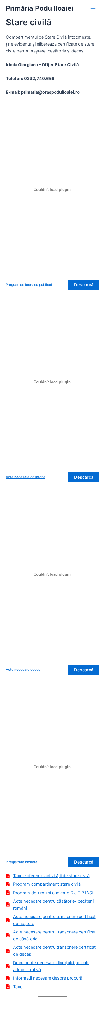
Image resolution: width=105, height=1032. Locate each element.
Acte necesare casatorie (26, 477)
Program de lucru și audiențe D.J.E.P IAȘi (53, 892)
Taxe (17, 986)
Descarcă (83, 284)
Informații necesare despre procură (47, 978)
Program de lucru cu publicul (29, 285)
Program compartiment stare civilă (47, 884)
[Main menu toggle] (93, 8)
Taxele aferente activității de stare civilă (51, 875)
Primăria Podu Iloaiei (39, 8)
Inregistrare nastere (21, 862)
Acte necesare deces (23, 670)
